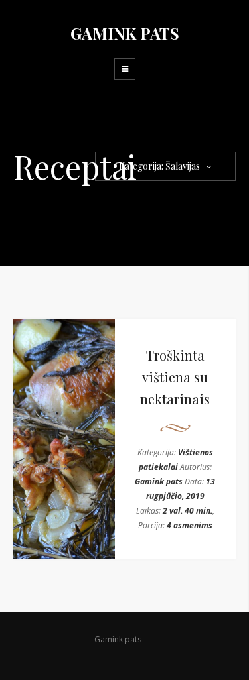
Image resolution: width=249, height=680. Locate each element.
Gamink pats (159, 481)
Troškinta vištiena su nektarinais (175, 377)
